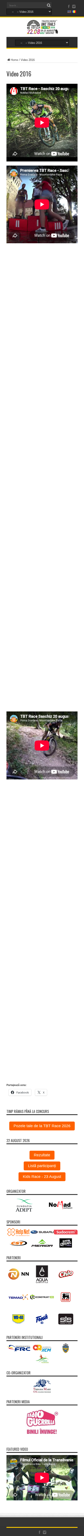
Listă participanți (42, 1166)
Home (14, 60)
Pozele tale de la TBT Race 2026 (42, 1126)
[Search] (48, 5)
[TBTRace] (42, 31)
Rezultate (42, 1155)
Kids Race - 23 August (42, 1176)
